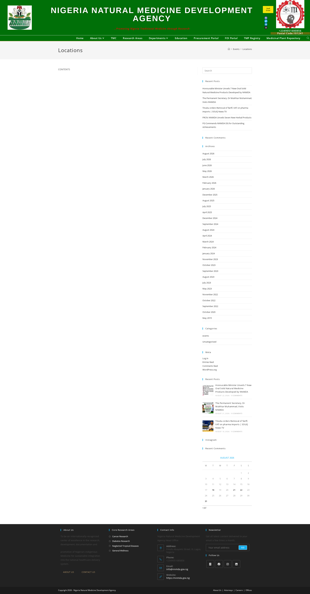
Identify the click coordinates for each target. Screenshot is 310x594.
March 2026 (208, 176)
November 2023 (210, 259)
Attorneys (228, 590)
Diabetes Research (121, 541)
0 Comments (236, 395)
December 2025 (209, 194)
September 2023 (210, 271)
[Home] (229, 49)
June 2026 (207, 165)
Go (242, 547)
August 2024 (208, 229)
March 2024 (208, 241)
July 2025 (206, 206)
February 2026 (209, 182)
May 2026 (207, 171)
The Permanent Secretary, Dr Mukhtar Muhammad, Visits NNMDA (230, 406)
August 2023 (208, 276)
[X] (210, 564)
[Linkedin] (266, 24)
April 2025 (207, 212)
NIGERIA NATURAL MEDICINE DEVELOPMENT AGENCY (152, 14)
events (205, 335)
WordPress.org (209, 369)
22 (241, 490)
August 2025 (208, 200)
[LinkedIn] (236, 564)
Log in (205, 358)
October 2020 (208, 312)
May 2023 (207, 288)
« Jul (204, 507)
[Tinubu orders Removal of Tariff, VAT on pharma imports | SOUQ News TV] (207, 425)
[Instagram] (228, 564)
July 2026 (206, 159)
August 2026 (208, 153)
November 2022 (210, 294)
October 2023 (208, 265)
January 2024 (208, 253)
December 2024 (209, 218)
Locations (247, 49)
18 (213, 490)
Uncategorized (209, 341)
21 (234, 490)
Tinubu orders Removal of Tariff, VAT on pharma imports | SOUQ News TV (231, 424)
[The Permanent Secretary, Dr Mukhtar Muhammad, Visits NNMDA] (207, 407)
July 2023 (206, 282)
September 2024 (210, 224)
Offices (249, 590)
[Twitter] (266, 21)
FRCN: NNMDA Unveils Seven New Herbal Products (226, 117)
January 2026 (208, 188)
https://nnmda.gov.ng (178, 577)
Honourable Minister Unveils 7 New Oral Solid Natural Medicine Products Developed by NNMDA (233, 388)
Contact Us (88, 572)
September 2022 (210, 306)
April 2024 (207, 235)
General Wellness (120, 550)
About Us (68, 572)
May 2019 (207, 318)
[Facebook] (266, 18)
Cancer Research (120, 536)
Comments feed (210, 365)
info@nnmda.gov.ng (177, 569)
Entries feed (208, 362)
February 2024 (209, 247)
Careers (239, 590)
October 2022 (208, 300)
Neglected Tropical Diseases (125, 545)
